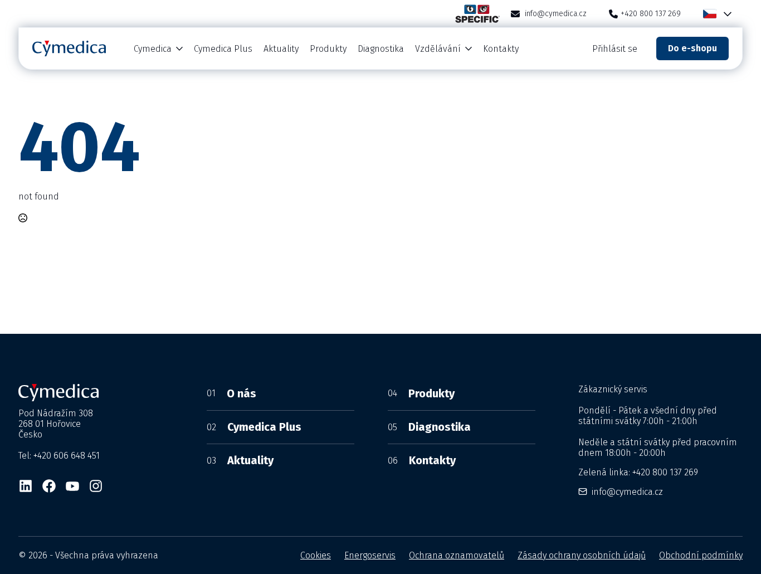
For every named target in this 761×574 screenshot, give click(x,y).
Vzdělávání (438, 48)
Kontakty (501, 48)
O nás (231, 393)
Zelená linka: (638, 472)
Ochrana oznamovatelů (456, 555)
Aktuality (281, 48)
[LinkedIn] (25, 486)
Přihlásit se (614, 48)
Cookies (315, 555)
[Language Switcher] (725, 13)
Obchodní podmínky (701, 555)
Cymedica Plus (223, 48)
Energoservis (370, 555)
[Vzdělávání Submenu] (469, 49)
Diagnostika (381, 48)
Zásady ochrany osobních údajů (582, 555)
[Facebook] (49, 486)
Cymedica (153, 48)
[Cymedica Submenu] (180, 49)
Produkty (328, 48)
